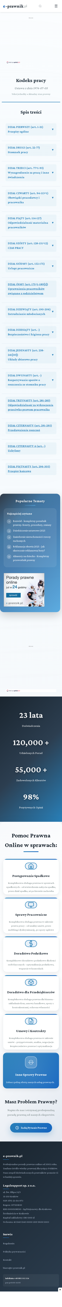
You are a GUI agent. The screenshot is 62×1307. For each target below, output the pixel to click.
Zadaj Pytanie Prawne (34, 1127)
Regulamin (8, 1243)
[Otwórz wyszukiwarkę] (40, 6)
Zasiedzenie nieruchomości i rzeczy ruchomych (32, 538)
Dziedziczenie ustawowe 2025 (29, 530)
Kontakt (7, 1259)
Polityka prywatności (14, 1251)
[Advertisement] (31, 40)
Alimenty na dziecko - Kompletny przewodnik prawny (31, 558)
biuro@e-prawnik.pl (14, 1267)
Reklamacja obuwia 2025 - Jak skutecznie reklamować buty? (29, 548)
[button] (31, 129)
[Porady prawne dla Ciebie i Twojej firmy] (24, 606)
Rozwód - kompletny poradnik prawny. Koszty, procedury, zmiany (32, 523)
